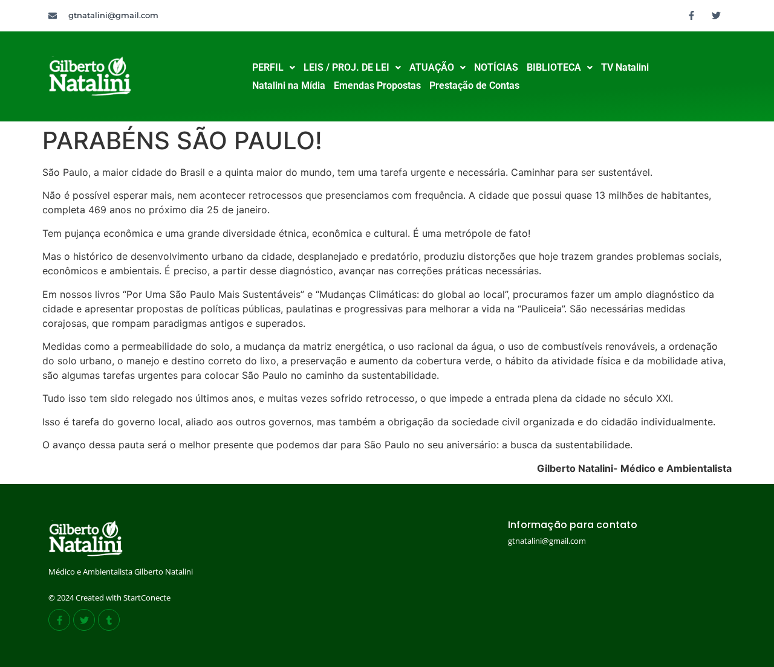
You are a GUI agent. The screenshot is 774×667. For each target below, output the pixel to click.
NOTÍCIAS (496, 67)
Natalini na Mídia (288, 85)
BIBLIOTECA (554, 67)
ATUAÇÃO (431, 67)
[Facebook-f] (692, 15)
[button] (273, 68)
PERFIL (268, 67)
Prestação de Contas (474, 85)
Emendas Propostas (377, 85)
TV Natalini (625, 67)
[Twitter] (716, 15)
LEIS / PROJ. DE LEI (346, 67)
